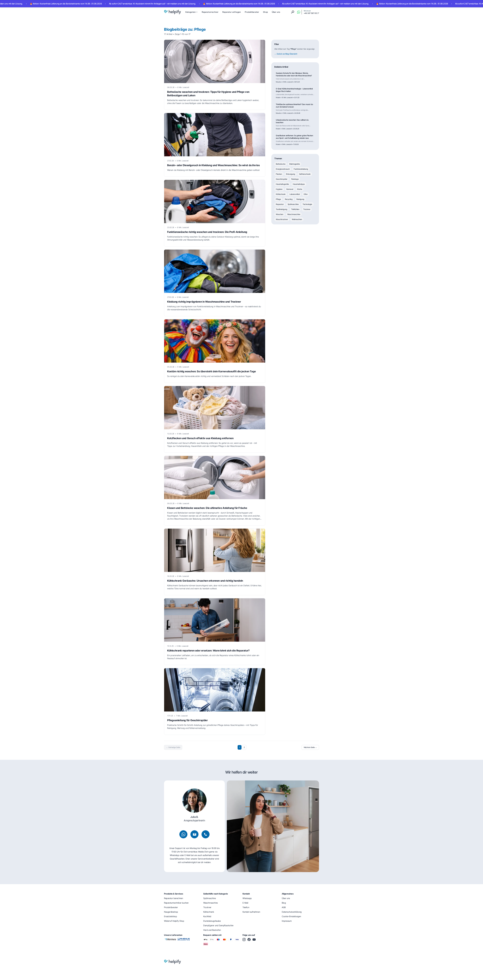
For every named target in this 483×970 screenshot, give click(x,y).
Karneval (289, 189)
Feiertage (294, 179)
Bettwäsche (280, 164)
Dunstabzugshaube (212, 921)
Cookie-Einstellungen (291, 916)
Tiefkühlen (295, 209)
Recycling (288, 199)
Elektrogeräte (294, 164)
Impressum (287, 921)
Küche (299, 189)
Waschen (279, 214)
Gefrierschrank (305, 174)
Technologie (307, 204)
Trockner (306, 209)
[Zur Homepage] (172, 12)
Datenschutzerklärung (292, 912)
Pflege (278, 199)
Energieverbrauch (283, 169)
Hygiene (279, 189)
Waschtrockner (282, 219)
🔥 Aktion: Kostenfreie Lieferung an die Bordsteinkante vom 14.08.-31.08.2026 (183, 3)
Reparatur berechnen (173, 898)
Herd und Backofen (212, 930)
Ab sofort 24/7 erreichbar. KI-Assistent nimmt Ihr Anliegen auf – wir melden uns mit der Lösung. (96, 3)
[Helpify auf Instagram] (244, 939)
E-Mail (245, 903)
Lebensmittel (295, 194)
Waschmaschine (293, 214)
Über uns (276, 12)
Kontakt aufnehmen (251, 912)
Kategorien (190, 12)
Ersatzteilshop (170, 916)
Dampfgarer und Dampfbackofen (218, 925)
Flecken (279, 174)
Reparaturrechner (210, 12)
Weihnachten (297, 219)
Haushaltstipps (299, 184)
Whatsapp (247, 898)
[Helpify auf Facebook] (249, 939)
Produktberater (252, 12)
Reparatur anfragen (231, 12)
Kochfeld (207, 916)
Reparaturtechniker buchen (176, 903)
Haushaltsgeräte (282, 184)
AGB (284, 907)
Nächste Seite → (310, 747)
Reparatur (280, 204)
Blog (284, 903)
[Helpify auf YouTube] (254, 939)
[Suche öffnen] (293, 12)
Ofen (305, 194)
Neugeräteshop (171, 912)
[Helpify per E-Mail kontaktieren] (194, 834)
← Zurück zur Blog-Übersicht (285, 54)
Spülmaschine (293, 204)
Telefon (246, 907)
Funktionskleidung (301, 169)
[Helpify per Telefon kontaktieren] (206, 834)
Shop (265, 12)
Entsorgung (290, 174)
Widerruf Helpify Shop (174, 921)
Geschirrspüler (281, 179)
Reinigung (300, 199)
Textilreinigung (281, 209)
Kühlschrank (281, 194)
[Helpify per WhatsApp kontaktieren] (299, 12)
